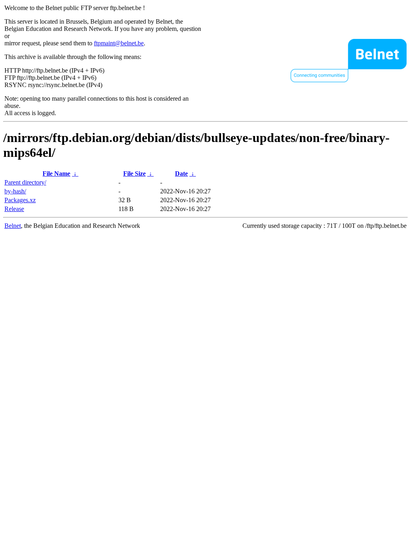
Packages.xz (20, 200)
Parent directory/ (25, 182)
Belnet (12, 225)
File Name (56, 173)
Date (181, 173)
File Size (134, 173)
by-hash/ (15, 191)
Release (14, 208)
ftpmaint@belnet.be (119, 43)
